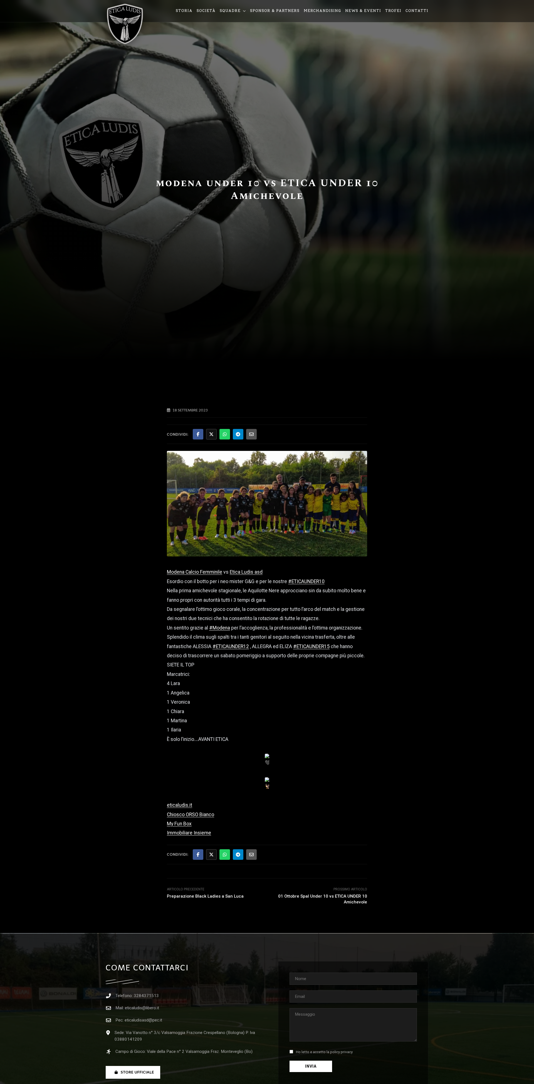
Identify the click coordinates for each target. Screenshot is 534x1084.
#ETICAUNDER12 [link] (230, 646)
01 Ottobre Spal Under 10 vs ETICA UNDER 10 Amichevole (322, 899)
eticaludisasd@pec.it (143, 1020)
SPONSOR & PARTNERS (275, 10)
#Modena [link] (219, 628)
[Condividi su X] (211, 434)
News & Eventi (363, 10)
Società (206, 10)
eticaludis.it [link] (179, 805)
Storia (184, 10)
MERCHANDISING (322, 10)
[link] (194, 572)
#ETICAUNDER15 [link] (311, 646)
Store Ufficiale (137, 1072)
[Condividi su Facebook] (198, 434)
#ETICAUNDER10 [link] (306, 581)
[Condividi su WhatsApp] (224, 434)
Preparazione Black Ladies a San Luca (205, 896)
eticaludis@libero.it (142, 1007)
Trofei (393, 10)
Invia (311, 1066)
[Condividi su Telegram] (238, 434)
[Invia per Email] (251, 434)
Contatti (417, 10)
